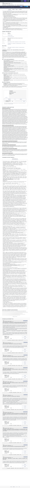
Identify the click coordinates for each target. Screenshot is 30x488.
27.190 (16, 365)
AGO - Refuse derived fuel (11, 36)
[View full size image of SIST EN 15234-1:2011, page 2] (6, 94)
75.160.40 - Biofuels (10, 35)
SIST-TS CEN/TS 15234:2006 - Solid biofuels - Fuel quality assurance (16, 47)
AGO (21, 365)
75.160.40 (19, 365)
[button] (21, 6)
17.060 (15, 409)
